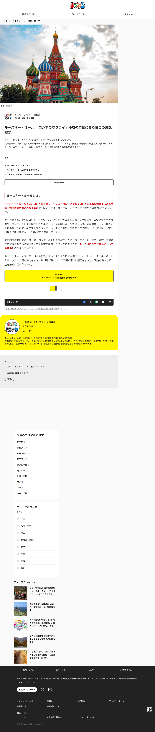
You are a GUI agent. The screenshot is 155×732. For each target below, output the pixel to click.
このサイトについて (25, 701)
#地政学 (9, 379)
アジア (20, 442)
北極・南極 (22, 476)
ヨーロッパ (22, 453)
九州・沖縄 (26, 525)
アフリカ (21, 459)
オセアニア (22, 447)
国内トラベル (28, 14)
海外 (23, 567)
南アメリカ (22, 470)
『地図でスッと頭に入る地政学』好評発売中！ (26, 174)
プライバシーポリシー (117, 701)
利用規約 (81, 701)
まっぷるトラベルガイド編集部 (27, 114)
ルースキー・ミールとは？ (17, 165)
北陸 (23, 546)
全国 (23, 532)
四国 (23, 553)
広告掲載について (54, 706)
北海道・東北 (27, 539)
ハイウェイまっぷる (86, 717)
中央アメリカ (23, 493)
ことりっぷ (21, 717)
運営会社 (50, 701)
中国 (23, 518)
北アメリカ (22, 464)
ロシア (20, 487)
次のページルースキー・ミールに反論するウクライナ (59, 276)
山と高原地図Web (54, 717)
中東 (19, 481)
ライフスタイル (125, 670)
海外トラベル (78, 14)
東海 (23, 560)
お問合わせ (21, 706)
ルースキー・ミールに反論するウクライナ (24, 170)
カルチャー (127, 14)
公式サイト (27, 326)
